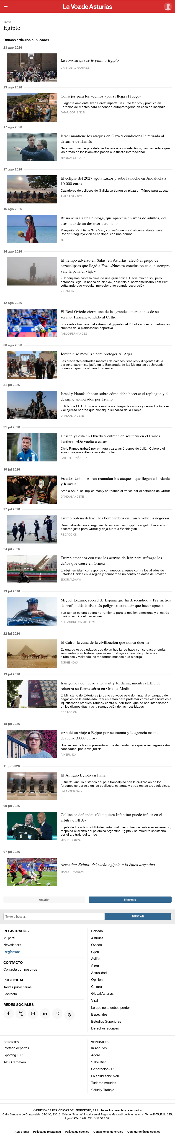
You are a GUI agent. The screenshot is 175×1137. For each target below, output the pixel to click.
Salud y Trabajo (102, 1090)
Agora (95, 1055)
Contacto (10, 994)
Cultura (96, 987)
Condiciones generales (108, 1131)
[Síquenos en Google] (69, 1015)
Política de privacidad (47, 1131)
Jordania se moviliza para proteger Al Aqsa (96, 353)
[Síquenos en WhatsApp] (57, 1013)
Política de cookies (77, 1131)
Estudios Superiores (106, 1021)
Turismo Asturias (103, 1083)
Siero (95, 966)
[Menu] (6, 6)
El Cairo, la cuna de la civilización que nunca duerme (105, 642)
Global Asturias (102, 993)
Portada (97, 931)
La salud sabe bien (105, 1076)
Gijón (95, 952)
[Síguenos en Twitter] (20, 1013)
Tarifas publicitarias (17, 987)
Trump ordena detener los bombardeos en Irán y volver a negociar (115, 518)
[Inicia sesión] (167, 6)
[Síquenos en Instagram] (33, 1013)
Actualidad (99, 972)
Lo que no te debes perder (110, 1007)
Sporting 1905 (14, 1055)
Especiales (99, 1014)
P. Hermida (68, 754)
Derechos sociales (105, 1028)
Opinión (97, 980)
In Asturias (99, 1048)
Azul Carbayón (15, 1062)
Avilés (95, 959)
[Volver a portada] (87, 6)
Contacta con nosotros (20, 969)
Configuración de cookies (143, 1131)
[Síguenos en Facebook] (8, 1013)
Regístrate (11, 952)
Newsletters (12, 945)
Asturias (97, 938)
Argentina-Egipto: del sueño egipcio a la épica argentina (108, 864)
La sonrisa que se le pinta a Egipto (90, 60)
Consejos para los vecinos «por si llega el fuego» (101, 96)
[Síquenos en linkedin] (45, 1013)
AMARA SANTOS (71, 196)
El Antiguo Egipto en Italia (83, 775)
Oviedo (96, 945)
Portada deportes (16, 1048)
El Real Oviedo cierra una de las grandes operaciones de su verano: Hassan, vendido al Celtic (110, 314)
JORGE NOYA (69, 662)
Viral (94, 1000)
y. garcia (67, 291)
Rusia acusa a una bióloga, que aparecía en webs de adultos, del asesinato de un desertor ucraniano (113, 220)
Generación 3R (102, 1069)
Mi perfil (9, 938)
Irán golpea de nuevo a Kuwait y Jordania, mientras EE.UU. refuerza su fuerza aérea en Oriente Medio (110, 685)
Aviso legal (22, 1131)
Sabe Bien (98, 1062)
